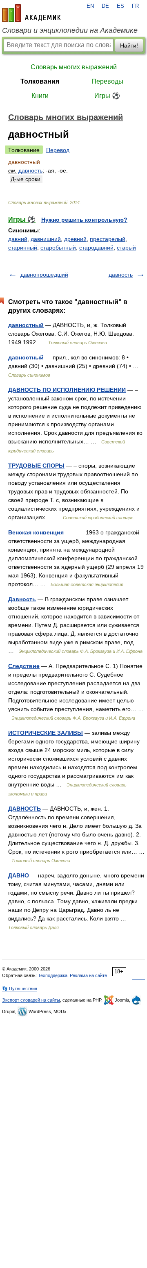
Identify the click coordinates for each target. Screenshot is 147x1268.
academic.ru (31, 13)
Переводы (107, 81)
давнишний (46, 239)
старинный (22, 247)
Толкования (39, 81)
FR (135, 6)
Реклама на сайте (88, 975)
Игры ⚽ (107, 95)
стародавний (96, 247)
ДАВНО (18, 875)
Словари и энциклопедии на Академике (70, 30)
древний (75, 239)
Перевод (57, 150)
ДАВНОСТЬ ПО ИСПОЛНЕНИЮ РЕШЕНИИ (67, 389)
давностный (26, 325)
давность (30, 170)
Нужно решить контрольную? (84, 219)
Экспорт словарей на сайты (31, 1000)
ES (120, 6)
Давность (22, 599)
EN (90, 6)
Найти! (129, 45)
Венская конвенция (36, 532)
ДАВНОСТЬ (24, 808)
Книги (40, 95)
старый (126, 247)
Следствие (24, 666)
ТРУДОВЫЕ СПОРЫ (36, 465)
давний (17, 239)
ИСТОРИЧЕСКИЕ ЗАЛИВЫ (45, 732)
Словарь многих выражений (74, 67)
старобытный (58, 247)
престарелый (107, 239)
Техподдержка (52, 975)
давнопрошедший (44, 274)
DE (105, 6)
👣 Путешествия (19, 988)
